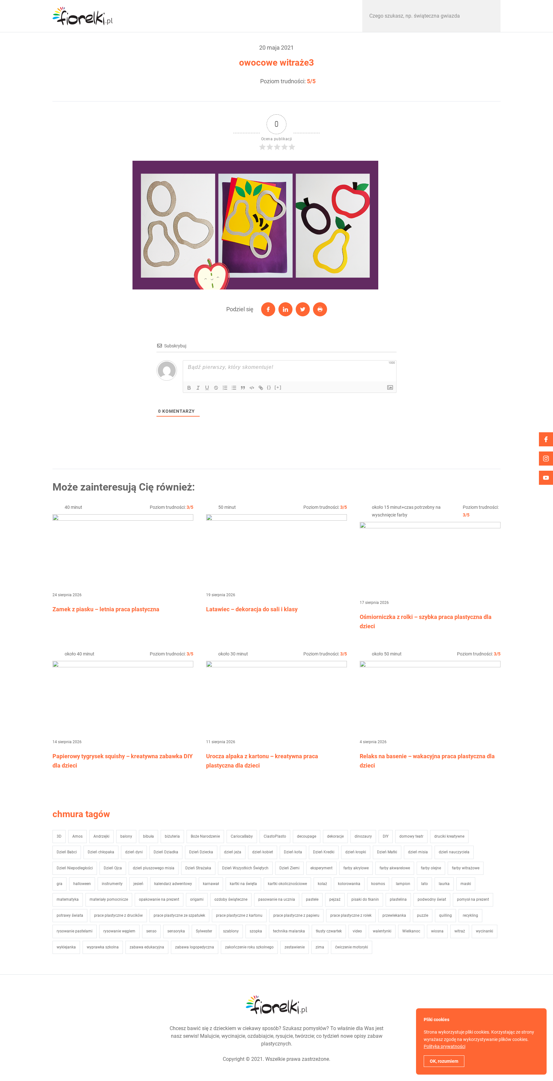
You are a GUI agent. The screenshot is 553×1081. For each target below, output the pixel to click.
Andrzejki (101, 836)
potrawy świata (70, 915)
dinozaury (363, 836)
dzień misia (418, 852)
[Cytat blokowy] (242, 388)
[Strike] (216, 388)
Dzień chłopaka (101, 852)
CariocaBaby (242, 836)
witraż (459, 931)
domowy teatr (411, 836)
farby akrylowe (356, 868)
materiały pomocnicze (109, 899)
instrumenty (112, 884)
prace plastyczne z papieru (296, 915)
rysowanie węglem (119, 931)
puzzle (422, 915)
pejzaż (335, 899)
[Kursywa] (198, 388)
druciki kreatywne (449, 836)
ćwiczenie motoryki (351, 947)
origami (197, 899)
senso (151, 931)
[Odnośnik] (260, 388)
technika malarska (289, 931)
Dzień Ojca (113, 868)
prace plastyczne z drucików (118, 915)
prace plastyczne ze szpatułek (179, 915)
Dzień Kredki (323, 852)
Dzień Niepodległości (75, 868)
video (357, 931)
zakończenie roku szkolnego (249, 947)
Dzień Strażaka (198, 868)
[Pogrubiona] (189, 388)
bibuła (148, 836)
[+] (278, 387)
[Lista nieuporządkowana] (233, 388)
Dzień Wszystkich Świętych (245, 868)
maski (466, 884)
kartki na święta (243, 884)
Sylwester (204, 931)
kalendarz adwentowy (173, 884)
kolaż (322, 884)
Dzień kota (293, 852)
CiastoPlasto (275, 836)
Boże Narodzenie (205, 836)
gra (59, 884)
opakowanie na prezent (159, 899)
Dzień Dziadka (166, 852)
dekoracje (335, 836)
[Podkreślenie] (207, 388)
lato (424, 884)
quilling (445, 915)
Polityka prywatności (444, 1046)
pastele (312, 899)
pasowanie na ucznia (276, 899)
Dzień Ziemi (289, 868)
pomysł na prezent (473, 899)
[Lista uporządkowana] (224, 388)
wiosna (437, 931)
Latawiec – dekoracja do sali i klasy (252, 609)
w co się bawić (163, 16)
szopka (256, 931)
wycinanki (484, 931)
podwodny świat (432, 899)
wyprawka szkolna (103, 947)
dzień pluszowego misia (153, 868)
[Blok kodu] (251, 388)
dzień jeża (232, 852)
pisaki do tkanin (365, 899)
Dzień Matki (387, 852)
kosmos (378, 884)
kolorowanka (349, 884)
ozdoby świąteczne (230, 899)
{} (269, 387)
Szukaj (489, 16)
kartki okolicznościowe (287, 884)
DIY (386, 836)
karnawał (211, 884)
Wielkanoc (411, 931)
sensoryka (176, 931)
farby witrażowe (465, 868)
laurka (444, 884)
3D (59, 836)
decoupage (306, 836)
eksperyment (321, 868)
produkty (321, 16)
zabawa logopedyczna (194, 947)
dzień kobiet (262, 852)
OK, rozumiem (444, 1061)
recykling (470, 915)
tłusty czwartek (329, 931)
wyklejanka (66, 947)
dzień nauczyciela (454, 852)
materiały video (242, 16)
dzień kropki (355, 852)
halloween (82, 884)
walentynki (382, 931)
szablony (231, 931)
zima (320, 947)
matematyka (68, 899)
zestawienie (295, 947)
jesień (138, 884)
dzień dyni (134, 852)
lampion (403, 884)
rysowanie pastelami (74, 931)
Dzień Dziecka (201, 852)
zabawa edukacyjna (147, 947)
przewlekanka (394, 915)
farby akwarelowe (395, 868)
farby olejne (431, 868)
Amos (77, 836)
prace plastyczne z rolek (351, 915)
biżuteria (172, 836)
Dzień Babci (67, 852)
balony (126, 836)
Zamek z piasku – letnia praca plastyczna (105, 609)
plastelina (398, 899)
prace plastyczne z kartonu (239, 915)
